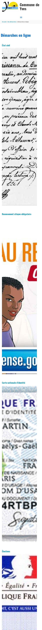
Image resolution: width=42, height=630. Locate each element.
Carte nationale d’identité (13, 382)
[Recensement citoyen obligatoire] (19, 295)
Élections (6, 551)
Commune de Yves (29, 6)
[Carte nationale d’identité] (19, 464)
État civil (6, 45)
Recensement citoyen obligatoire (16, 214)
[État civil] (19, 126)
